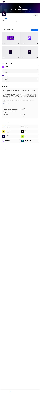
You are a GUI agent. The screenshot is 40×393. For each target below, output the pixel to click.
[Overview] (10, 391)
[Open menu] (37, 1)
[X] (2, 26)
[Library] (30, 391)
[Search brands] (35, 1)
